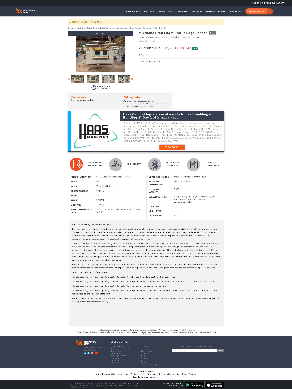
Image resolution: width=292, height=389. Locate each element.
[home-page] (25, 11)
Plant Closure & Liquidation (122, 349)
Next (132, 79)
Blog (143, 360)
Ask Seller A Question (103, 87)
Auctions (148, 11)
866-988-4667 (90, 350)
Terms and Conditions (151, 365)
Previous (69, 79)
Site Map (145, 363)
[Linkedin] (85, 353)
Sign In (255, 3)
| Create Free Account (273, 3)
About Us (235, 11)
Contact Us (115, 360)
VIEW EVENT (172, 147)
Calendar (197, 11)
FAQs (143, 356)
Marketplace (166, 11)
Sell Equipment (117, 347)
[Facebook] (88, 353)
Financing (182, 11)
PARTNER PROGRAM (215, 11)
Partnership (115, 353)
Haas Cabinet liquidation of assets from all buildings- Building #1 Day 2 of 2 (126, 28)
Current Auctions (77, 28)
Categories (132, 11)
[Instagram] (92, 353)
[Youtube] (96, 353)
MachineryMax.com (92, 348)
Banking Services (118, 356)
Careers (144, 358)
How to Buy (115, 351)
